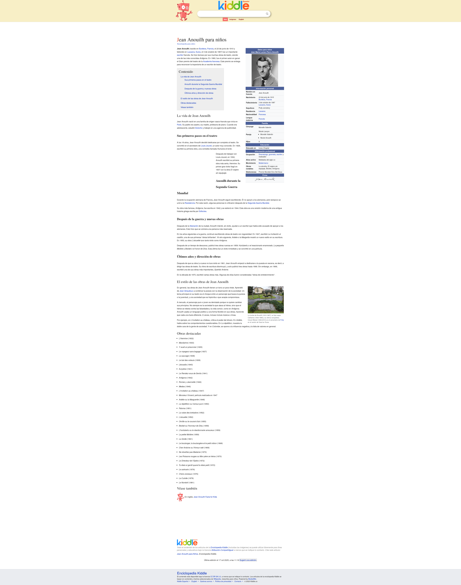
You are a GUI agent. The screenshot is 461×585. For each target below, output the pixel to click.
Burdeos (262, 99)
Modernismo (263, 163)
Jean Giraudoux (186, 290)
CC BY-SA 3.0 (215, 576)
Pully (282, 320)
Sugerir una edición (248, 560)
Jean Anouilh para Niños (187, 553)
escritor (279, 154)
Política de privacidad (223, 581)
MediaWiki (252, 579)
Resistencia (190, 203)
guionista (272, 154)
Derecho (198, 127)
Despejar (262, 14)
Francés (262, 118)
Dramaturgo (263, 154)
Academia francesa (211, 61)
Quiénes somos (206, 581)
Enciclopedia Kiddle (219, 547)
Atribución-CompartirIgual (222, 550)
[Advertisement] (230, 28)
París (179, 124)
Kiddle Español (182, 581)
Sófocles (202, 211)
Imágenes (232, 19)
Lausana (262, 104)
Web (225, 19)
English (241, 19)
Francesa (262, 114)
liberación (194, 225)
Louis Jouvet (206, 145)
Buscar (267, 13)
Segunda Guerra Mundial (258, 203)
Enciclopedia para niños (186, 44)
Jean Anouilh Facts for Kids (205, 496)
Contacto (237, 581)
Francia (269, 99)
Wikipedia (217, 579)
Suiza (268, 104)
